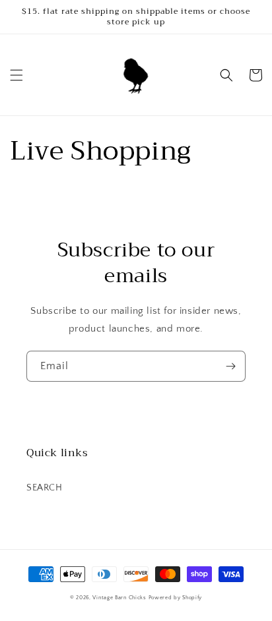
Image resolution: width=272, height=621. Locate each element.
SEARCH (44, 488)
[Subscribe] (230, 366)
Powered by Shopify (176, 598)
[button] (16, 75)
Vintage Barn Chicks (119, 598)
